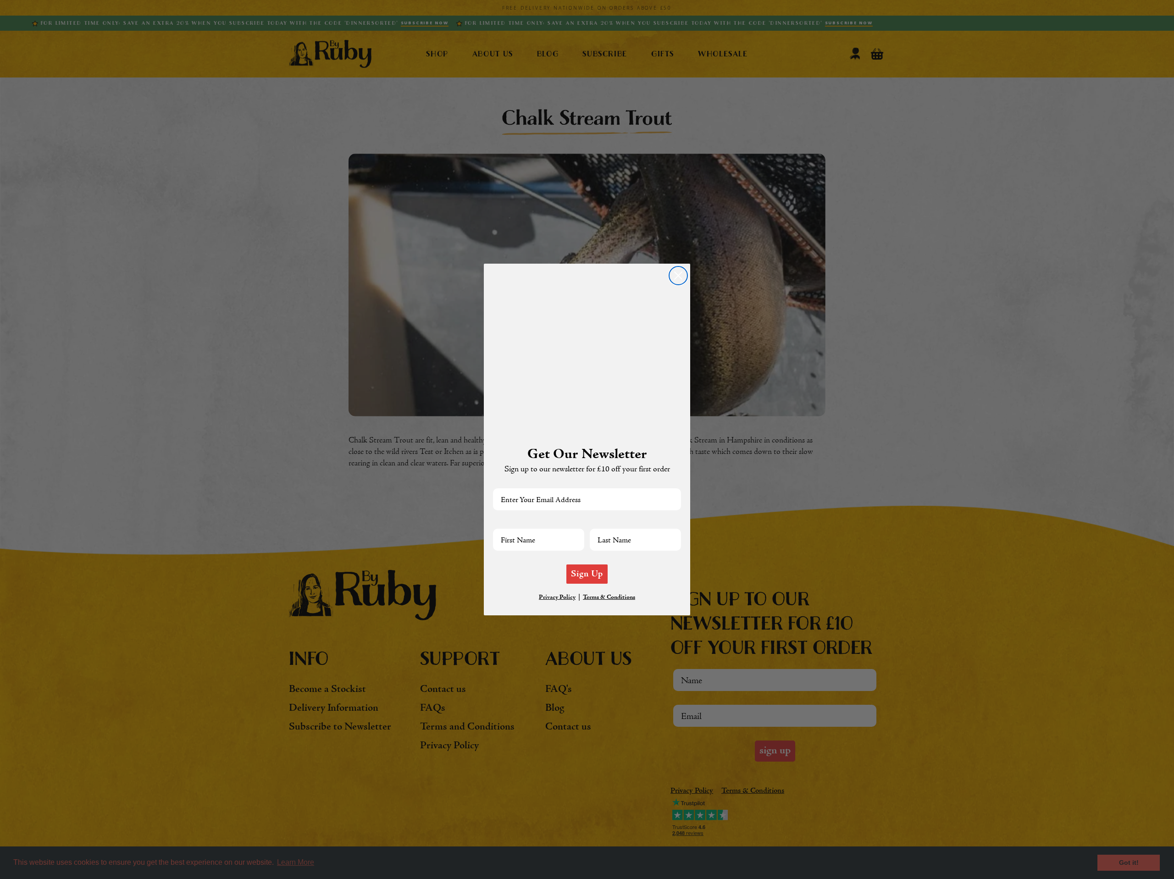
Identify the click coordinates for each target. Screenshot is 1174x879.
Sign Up (587, 574)
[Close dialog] (678, 275)
